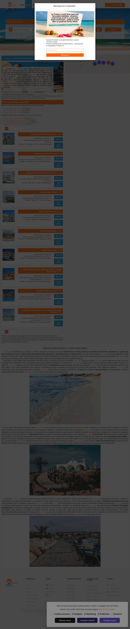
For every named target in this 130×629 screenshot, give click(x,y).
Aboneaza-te (65, 55)
